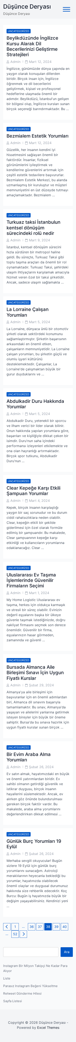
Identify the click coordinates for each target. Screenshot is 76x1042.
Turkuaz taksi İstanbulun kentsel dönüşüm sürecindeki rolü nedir (33, 227)
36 (32, 926)
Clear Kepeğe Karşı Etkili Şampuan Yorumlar (33, 490)
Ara (66, 952)
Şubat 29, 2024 (41, 685)
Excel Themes (48, 1027)
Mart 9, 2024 (39, 240)
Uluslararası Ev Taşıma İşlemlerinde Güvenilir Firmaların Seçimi (31, 580)
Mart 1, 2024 (39, 593)
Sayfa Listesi (12, 1001)
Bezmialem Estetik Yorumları (37, 136)
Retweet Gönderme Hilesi (22, 993)
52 (16, 934)
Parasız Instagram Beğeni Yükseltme (30, 986)
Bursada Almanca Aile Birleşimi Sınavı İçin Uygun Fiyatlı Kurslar (35, 672)
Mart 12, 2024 (40, 62)
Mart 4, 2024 (39, 500)
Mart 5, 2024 (39, 322)
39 (57, 926)
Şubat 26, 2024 (41, 767)
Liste (6, 978)
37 (40, 926)
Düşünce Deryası (27, 6)
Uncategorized (18, 31)
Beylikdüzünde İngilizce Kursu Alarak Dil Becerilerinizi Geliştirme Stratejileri (32, 46)
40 (65, 926)
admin (15, 62)
